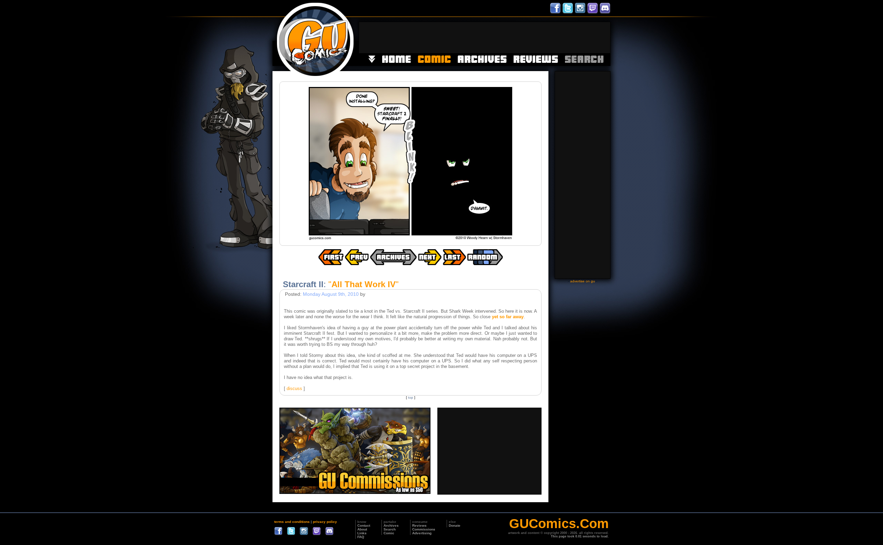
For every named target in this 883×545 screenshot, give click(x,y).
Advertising (421, 533)
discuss (294, 388)
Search (390, 529)
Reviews (419, 525)
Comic (389, 533)
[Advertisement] (484, 37)
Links (362, 533)
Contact (363, 525)
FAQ (360, 537)
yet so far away (508, 316)
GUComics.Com (559, 523)
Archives (391, 525)
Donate (454, 525)
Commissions (423, 529)
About (362, 529)
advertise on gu (582, 281)
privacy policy (325, 522)
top (410, 397)
